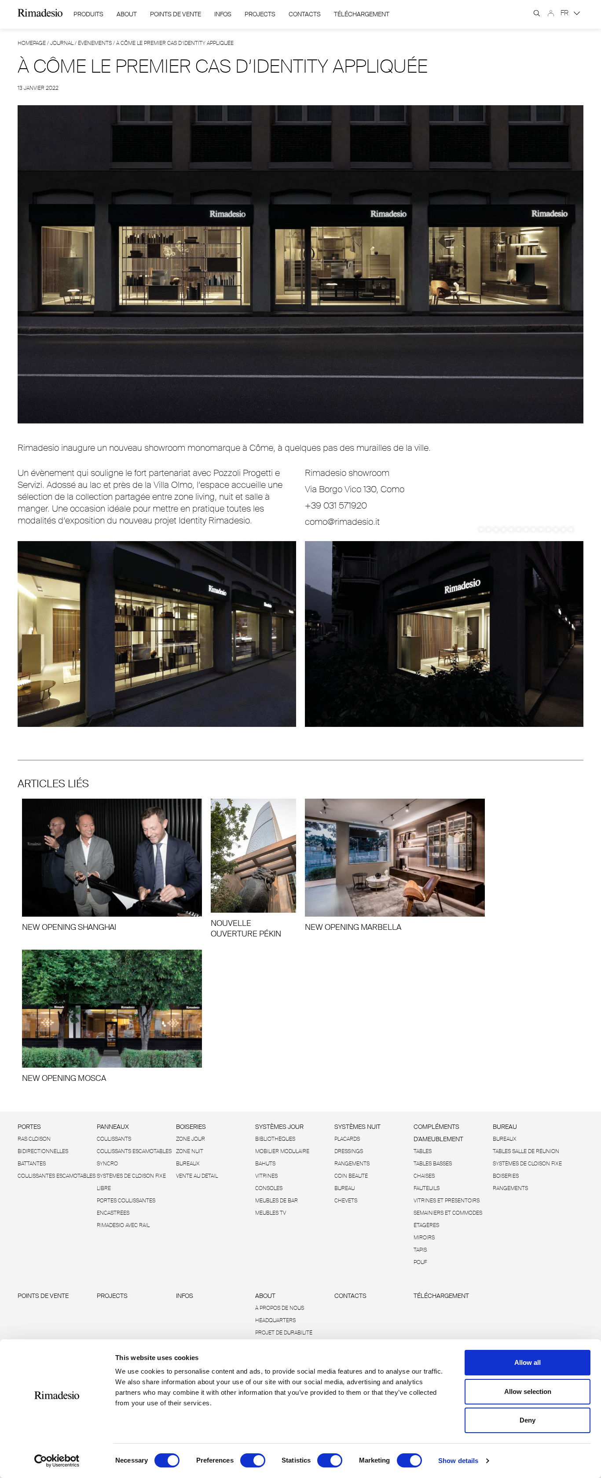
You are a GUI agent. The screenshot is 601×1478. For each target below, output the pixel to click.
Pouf (420, 1262)
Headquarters (275, 1320)
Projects (260, 14)
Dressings (348, 1151)
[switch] (252, 1460)
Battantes (32, 1163)
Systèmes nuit (357, 1127)
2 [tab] (488, 529)
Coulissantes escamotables (56, 1175)
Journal (61, 43)
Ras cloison (34, 1139)
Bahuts (265, 1163)
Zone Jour (190, 1139)
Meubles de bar (276, 1200)
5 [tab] (511, 529)
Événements (95, 43)
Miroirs (424, 1237)
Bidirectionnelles (43, 1151)
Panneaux (113, 1127)
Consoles (268, 1188)
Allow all (527, 1362)
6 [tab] (518, 529)
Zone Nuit (189, 1151)
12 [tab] (563, 529)
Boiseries (191, 1127)
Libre (104, 1188)
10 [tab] (548, 529)
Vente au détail (197, 1175)
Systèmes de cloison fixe (131, 1175)
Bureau (344, 1188)
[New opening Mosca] (112, 1017)
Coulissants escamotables (134, 1151)
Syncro (107, 1163)
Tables (423, 1151)
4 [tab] (503, 529)
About (127, 14)
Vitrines (266, 1175)
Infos (222, 14)
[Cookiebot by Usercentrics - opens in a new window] (56, 1460)
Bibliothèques (275, 1139)
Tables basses (433, 1163)
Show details (458, 1460)
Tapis (420, 1249)
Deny (527, 1420)
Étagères (426, 1225)
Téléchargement (361, 14)
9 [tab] (540, 529)
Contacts (305, 14)
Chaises (424, 1175)
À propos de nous (279, 1308)
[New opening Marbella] (395, 866)
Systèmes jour (279, 1127)
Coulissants (114, 1139)
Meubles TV (270, 1212)
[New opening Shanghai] (112, 866)
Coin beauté (351, 1175)
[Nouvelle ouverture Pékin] (253, 869)
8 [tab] (533, 529)
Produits (88, 14)
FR (565, 13)
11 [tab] (555, 529)
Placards (347, 1139)
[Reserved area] (550, 13)
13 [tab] (570, 529)
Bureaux (188, 1163)
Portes (29, 1127)
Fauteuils (427, 1188)
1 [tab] (481, 529)
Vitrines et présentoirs (447, 1200)
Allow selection (527, 1391)
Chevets (345, 1200)
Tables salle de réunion (526, 1151)
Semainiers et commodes (448, 1212)
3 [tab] (496, 529)
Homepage (32, 43)
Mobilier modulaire (282, 1151)
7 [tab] (526, 529)
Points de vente (175, 14)
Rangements (352, 1163)
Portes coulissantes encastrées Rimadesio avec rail (126, 1213)
